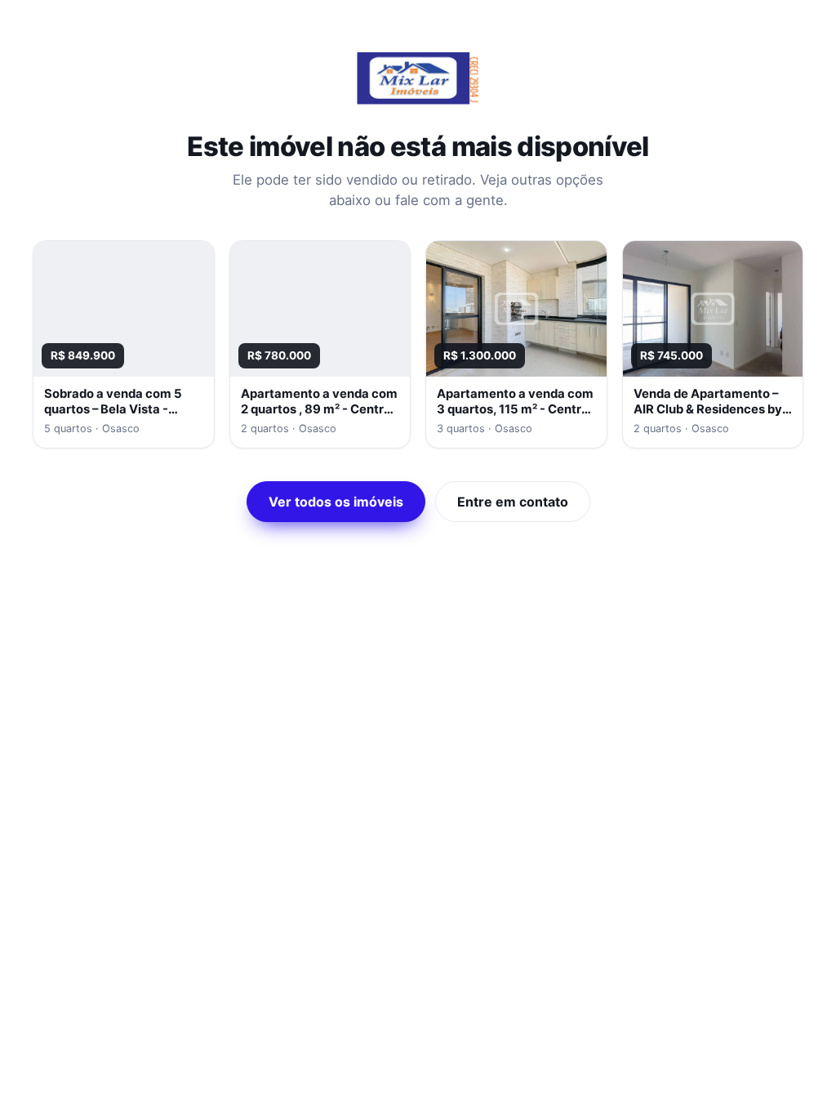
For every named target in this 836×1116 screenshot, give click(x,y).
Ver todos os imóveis (336, 501)
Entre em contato (512, 501)
